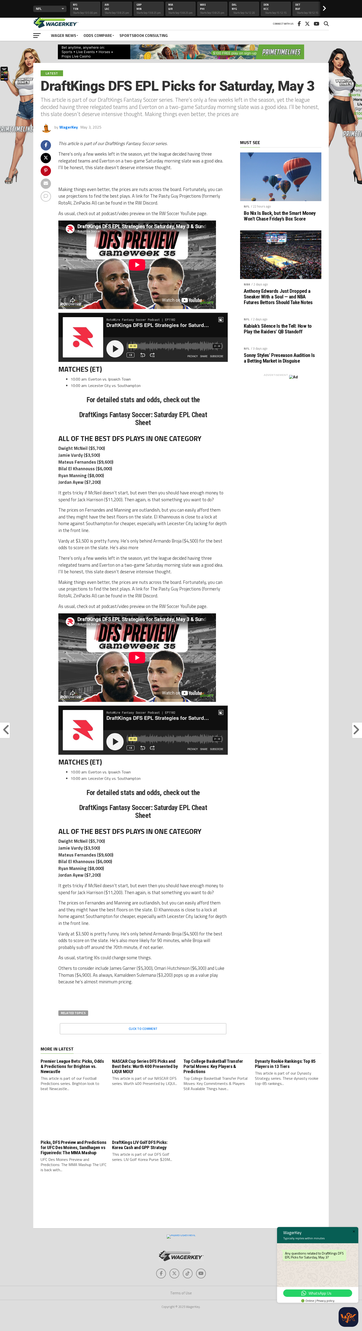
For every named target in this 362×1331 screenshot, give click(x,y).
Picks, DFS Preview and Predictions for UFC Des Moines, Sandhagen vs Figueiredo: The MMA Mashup (73, 1147)
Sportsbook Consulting (143, 35)
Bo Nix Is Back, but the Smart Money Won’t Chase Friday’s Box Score (279, 216)
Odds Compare (97, 35)
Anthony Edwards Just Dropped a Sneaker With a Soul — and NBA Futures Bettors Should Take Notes (278, 296)
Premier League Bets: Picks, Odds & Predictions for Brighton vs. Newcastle (72, 1066)
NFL (247, 206)
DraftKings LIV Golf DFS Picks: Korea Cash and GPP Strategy (139, 1144)
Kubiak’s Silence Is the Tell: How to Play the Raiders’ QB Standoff (278, 329)
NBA (247, 284)
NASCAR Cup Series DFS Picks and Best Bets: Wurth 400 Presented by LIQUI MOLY (145, 1066)
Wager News (63, 35)
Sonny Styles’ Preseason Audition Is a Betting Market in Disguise (279, 358)
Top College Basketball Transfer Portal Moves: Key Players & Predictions (213, 1066)
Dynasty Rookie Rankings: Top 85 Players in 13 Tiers (285, 1063)
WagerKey (68, 127)
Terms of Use (181, 1293)
